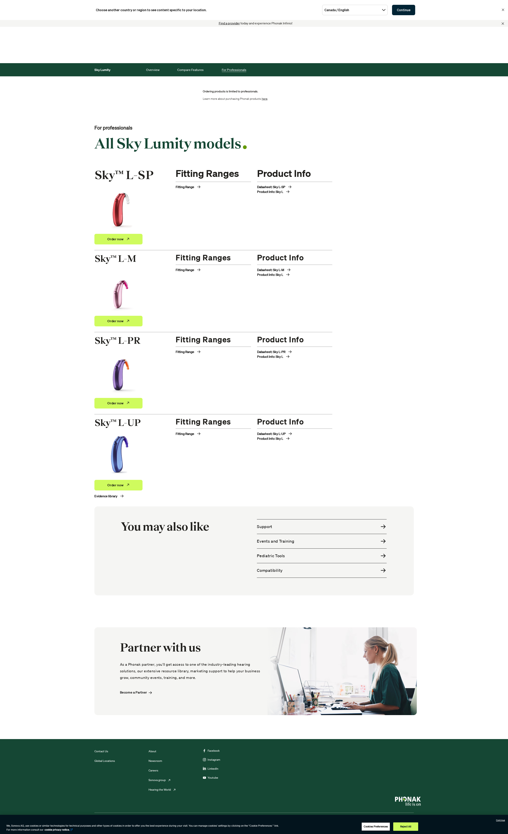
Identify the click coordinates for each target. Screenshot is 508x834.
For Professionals (234, 70)
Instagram (214, 759)
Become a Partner (133, 692)
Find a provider (229, 23)
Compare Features (190, 70)
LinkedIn (213, 768)
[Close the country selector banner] (503, 10)
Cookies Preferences (376, 826)
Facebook (214, 750)
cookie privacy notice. (57, 829)
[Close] (503, 23)
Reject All (405, 826)
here (264, 99)
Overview (153, 70)
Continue (403, 10)
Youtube (213, 777)
